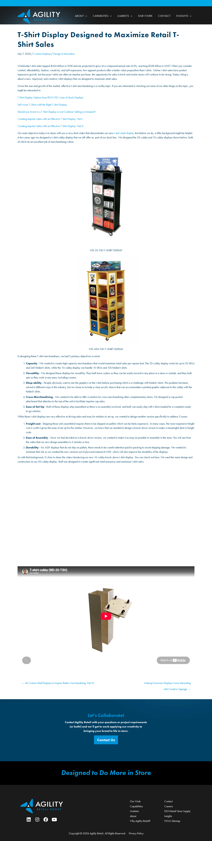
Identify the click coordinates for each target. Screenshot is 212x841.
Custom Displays (42, 54)
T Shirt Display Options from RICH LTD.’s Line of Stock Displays (50, 97)
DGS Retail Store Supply (177, 811)
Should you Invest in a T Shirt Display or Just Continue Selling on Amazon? (56, 112)
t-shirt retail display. (124, 133)
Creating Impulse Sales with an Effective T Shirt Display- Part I (50, 119)
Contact (168, 801)
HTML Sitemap (172, 821)
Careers (168, 806)
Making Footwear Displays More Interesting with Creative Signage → (167, 683)
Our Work (135, 801)
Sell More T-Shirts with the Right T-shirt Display (42, 104)
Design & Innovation (64, 54)
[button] (85, 15)
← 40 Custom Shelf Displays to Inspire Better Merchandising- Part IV (57, 683)
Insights (168, 816)
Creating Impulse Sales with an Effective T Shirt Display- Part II (50, 126)
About (133, 816)
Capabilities (136, 806)
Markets (134, 811)
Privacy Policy (136, 833)
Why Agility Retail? (140, 821)
